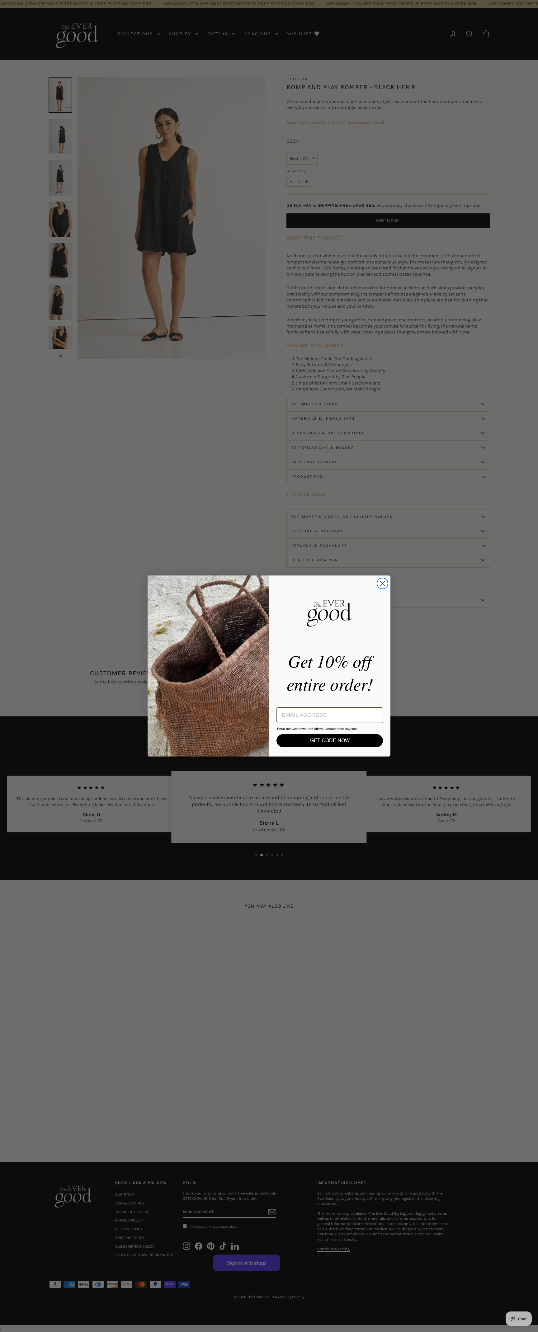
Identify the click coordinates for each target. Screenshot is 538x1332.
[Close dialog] (382, 583)
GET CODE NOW (330, 740)
